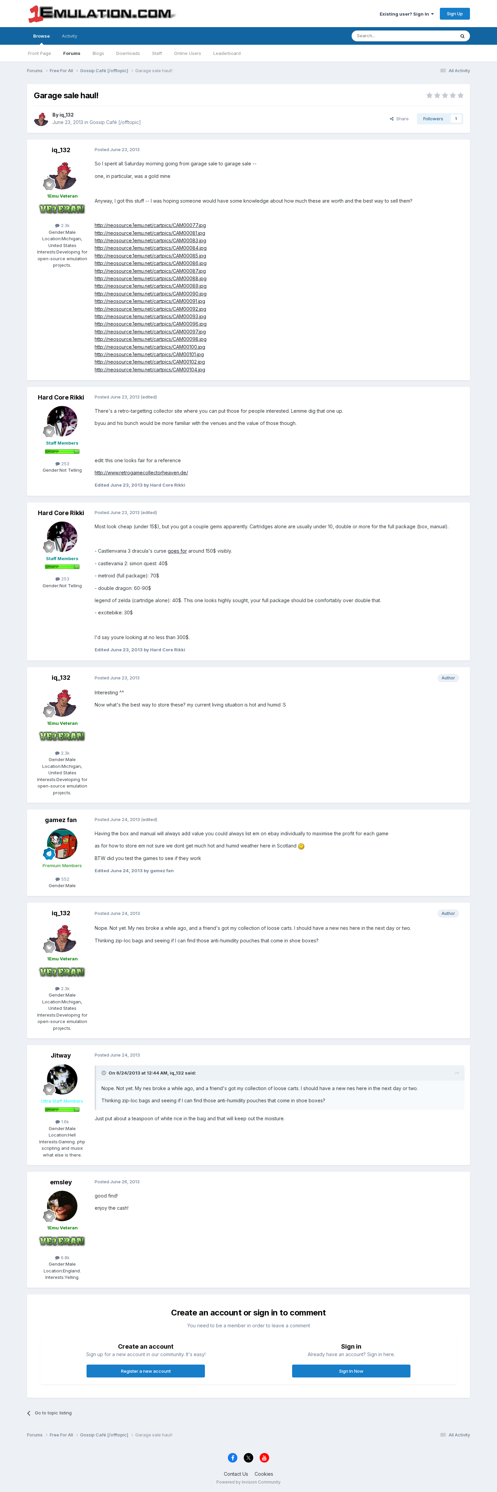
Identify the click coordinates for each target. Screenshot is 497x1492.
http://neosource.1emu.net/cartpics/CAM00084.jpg (151, 248)
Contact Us (236, 1474)
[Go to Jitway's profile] (62, 1079)
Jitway (61, 1055)
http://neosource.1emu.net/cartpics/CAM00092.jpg (150, 309)
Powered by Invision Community (248, 1482)
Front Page (39, 53)
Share (401, 118)
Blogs (98, 53)
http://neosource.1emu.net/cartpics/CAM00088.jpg (151, 278)
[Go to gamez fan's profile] (62, 844)
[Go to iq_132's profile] (41, 118)
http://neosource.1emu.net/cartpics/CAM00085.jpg (150, 256)
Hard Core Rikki (61, 397)
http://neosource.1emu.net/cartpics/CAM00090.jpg (151, 294)
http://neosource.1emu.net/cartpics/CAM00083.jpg (150, 240)
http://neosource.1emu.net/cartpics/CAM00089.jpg (151, 286)
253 (64, 463)
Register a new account (146, 1371)
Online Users (187, 53)
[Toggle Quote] (104, 1073)
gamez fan (61, 819)
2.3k (65, 225)
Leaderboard (227, 53)
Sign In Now (351, 1371)
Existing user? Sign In (405, 14)
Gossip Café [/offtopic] (115, 122)
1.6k (64, 1121)
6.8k (65, 1257)
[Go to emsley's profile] (62, 1206)
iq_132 (67, 115)
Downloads (128, 53)
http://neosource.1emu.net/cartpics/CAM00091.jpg (150, 301)
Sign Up (455, 13)
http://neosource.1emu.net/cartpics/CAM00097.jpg (150, 331)
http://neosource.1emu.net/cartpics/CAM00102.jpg (150, 362)
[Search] (462, 35)
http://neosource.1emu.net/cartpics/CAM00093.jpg (150, 316)
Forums (71, 53)
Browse (41, 36)
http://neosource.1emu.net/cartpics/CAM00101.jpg (149, 354)
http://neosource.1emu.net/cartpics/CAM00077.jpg (150, 225)
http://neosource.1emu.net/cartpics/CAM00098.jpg (151, 339)
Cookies (264, 1474)
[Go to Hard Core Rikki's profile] (62, 421)
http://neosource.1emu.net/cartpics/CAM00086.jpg (151, 263)
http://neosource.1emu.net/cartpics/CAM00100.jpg (150, 347)
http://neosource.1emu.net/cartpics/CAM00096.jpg (151, 324)
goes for (177, 551)
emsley (61, 1182)
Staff (157, 53)
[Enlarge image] (301, 846)
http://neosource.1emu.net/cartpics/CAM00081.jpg (150, 233)
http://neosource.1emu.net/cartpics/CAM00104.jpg (150, 369)
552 (64, 879)
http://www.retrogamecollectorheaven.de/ (141, 472)
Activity (69, 36)
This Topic (435, 35)
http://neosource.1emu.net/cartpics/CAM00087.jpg (150, 271)
